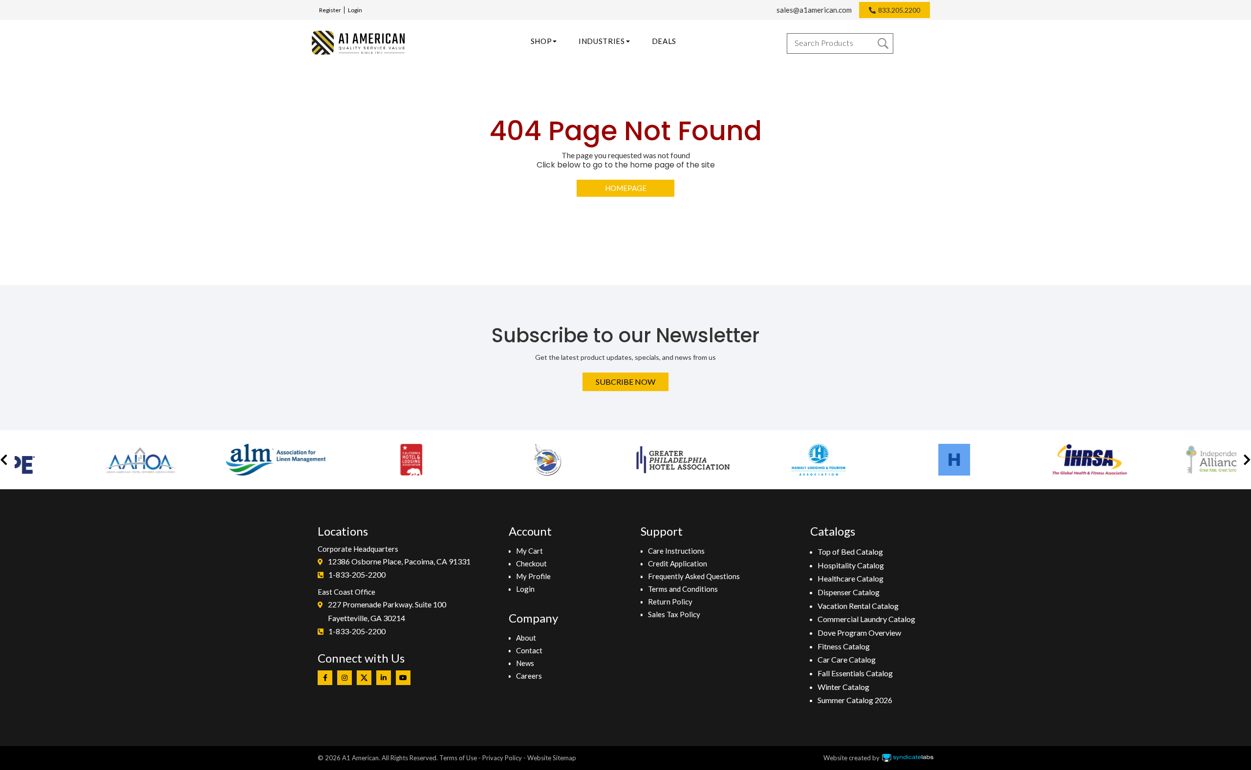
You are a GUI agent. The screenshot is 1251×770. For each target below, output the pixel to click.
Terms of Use (458, 758)
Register (330, 10)
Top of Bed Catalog (850, 551)
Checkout (531, 563)
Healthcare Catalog (851, 578)
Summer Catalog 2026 (855, 700)
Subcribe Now (625, 381)
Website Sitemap (551, 758)
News (525, 663)
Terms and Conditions (683, 588)
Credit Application (677, 563)
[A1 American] (358, 43)
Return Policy (670, 601)
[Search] (883, 43)
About (526, 637)
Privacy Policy (502, 758)
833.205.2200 (899, 10)
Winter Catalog (843, 686)
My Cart (529, 550)
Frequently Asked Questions (694, 576)
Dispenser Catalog (849, 592)
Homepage (626, 188)
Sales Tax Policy (674, 614)
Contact (529, 650)
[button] (4, 460)
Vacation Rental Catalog (858, 605)
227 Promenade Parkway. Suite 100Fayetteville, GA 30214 (387, 611)
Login (355, 10)
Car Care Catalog (847, 659)
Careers (529, 675)
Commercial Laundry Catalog (866, 619)
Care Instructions (676, 550)
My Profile (533, 576)
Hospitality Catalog (851, 565)
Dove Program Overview (859, 632)
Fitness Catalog (844, 646)
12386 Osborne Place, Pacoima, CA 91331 (399, 561)
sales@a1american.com (814, 9)
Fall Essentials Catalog (855, 673)
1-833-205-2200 (357, 574)
